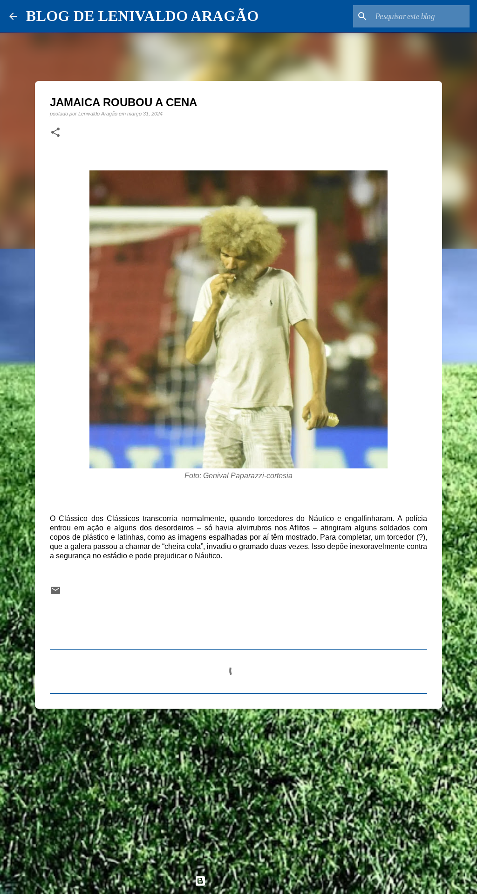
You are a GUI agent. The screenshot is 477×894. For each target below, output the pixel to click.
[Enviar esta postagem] (55, 593)
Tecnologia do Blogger (244, 881)
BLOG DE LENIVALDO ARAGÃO (142, 15)
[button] (55, 133)
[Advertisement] (238, 788)
